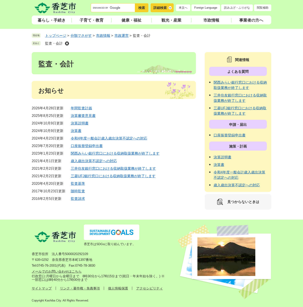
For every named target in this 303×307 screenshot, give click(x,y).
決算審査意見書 (83, 116)
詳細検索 (160, 8)
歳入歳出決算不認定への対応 (94, 161)
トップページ (55, 35)
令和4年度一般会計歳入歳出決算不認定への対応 (109, 138)
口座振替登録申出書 (87, 146)
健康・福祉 (132, 20)
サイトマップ (42, 288)
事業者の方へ (251, 20)
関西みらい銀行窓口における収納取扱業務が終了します (115, 153)
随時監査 (78, 191)
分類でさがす (81, 35)
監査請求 (78, 199)
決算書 (76, 131)
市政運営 (121, 35)
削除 (67, 43)
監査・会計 (54, 43)
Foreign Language (205, 7)
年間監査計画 (81, 108)
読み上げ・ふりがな (237, 7)
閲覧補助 (262, 7)
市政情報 (211, 20)
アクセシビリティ (149, 288)
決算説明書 (80, 123)
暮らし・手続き (52, 20)
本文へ (183, 7)
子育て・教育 (92, 20)
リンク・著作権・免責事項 (80, 288)
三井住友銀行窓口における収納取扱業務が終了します (113, 168)
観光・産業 (171, 20)
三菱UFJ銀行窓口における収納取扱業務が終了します (113, 176)
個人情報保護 (118, 288)
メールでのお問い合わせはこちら (57, 271)
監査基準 (78, 183)
